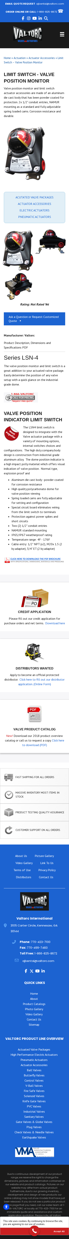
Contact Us (46, 877)
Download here (55, 623)
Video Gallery (24, 863)
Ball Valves (34, 1070)
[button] (23, 18)
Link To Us (46, 863)
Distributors (23, 877)
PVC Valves (34, 1106)
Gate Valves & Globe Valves (34, 1122)
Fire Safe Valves (34, 1091)
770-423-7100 (40, 942)
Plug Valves (34, 1127)
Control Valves (34, 1080)
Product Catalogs (34, 1004)
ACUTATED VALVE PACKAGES (34, 197)
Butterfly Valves (34, 1075)
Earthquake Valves (34, 1137)
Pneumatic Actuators (34, 1060)
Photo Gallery (34, 1009)
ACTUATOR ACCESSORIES (34, 204)
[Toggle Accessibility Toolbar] (6, 1206)
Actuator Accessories (42, 58)
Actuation (20, 58)
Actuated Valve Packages (34, 1049)
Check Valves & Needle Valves (34, 1132)
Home (7, 58)
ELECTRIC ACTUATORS (34, 210)
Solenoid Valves (34, 1096)
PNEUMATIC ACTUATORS (34, 217)
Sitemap (34, 1024)
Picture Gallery (44, 856)
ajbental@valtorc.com (50, 4)
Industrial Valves (34, 1111)
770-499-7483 (37, 948)
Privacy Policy (47, 870)
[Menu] (62, 34)
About (34, 999)
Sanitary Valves (34, 1117)
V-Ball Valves (34, 1086)
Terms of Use (22, 870)
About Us (21, 856)
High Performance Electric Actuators (34, 1055)
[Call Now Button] (34, 1231)
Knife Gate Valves (34, 1101)
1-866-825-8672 (47, 12)
